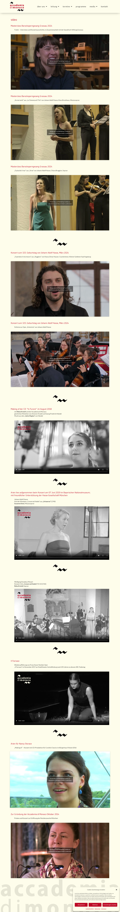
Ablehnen (95, 904)
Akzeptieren (81, 904)
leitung (54, 6)
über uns (41, 6)
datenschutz (97, 908)
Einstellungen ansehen (109, 904)
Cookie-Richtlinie (90, 908)
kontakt (104, 6)
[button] (116, 890)
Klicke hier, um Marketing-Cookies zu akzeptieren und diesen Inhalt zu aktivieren (60, 62)
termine (66, 6)
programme (81, 6)
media (92, 6)
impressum (103, 908)
